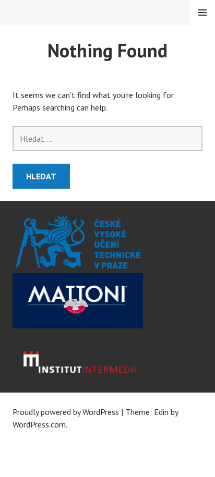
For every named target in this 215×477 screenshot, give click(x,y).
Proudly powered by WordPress (66, 412)
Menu (202, 12)
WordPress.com (39, 424)
